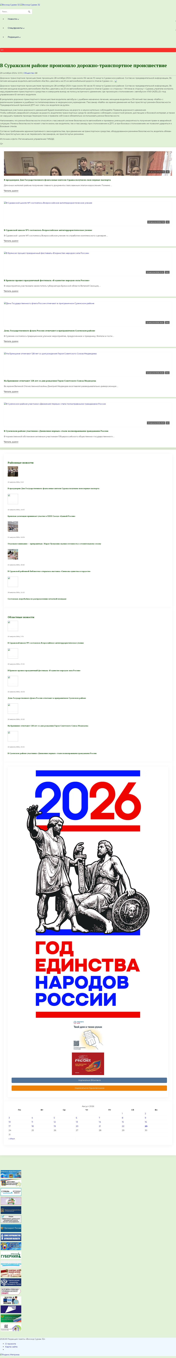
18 (33, 1126)
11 (32, 1122)
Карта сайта (11, 1347)
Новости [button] (12, 19)
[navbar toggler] (0, 8)
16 (146, 1122)
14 (100, 1122)
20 (77, 1126)
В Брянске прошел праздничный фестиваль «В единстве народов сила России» (47, 280)
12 (55, 1122)
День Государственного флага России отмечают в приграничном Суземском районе (49, 330)
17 (10, 1126)
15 (123, 1122)
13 (77, 1122)
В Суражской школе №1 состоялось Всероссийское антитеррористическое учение (48, 230)
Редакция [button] (13, 37)
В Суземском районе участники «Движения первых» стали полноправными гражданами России (56, 431)
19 (55, 1126)
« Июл (12, 1138)
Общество (29, 73)
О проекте (10, 1344)
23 (146, 1126)
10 (10, 1122)
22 (123, 1126)
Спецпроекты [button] (15, 28)
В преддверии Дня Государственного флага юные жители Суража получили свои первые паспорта (57, 179)
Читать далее (11, 190)
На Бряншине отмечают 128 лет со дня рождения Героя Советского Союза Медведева (50, 380)
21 (100, 1126)
